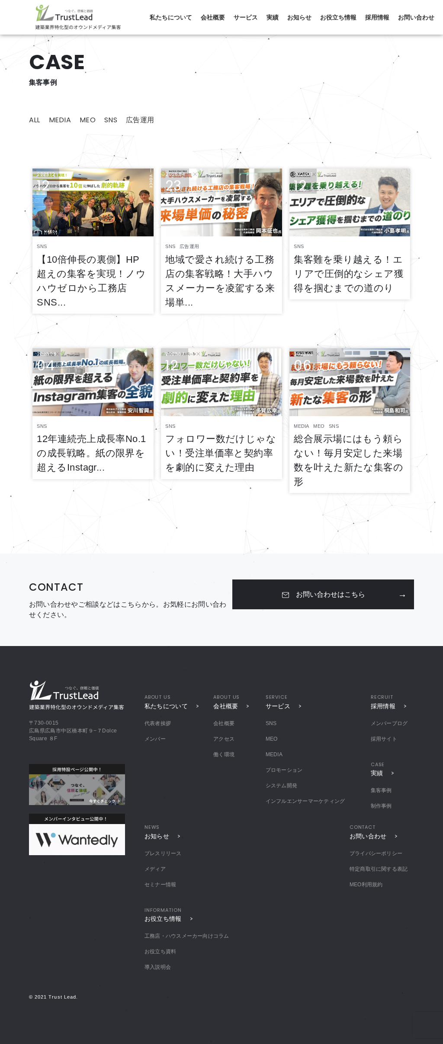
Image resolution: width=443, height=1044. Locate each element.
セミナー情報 (160, 885)
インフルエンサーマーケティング (305, 801)
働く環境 (223, 754)
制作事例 (381, 806)
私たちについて (171, 17)
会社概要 (213, 17)
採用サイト (384, 739)
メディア (155, 869)
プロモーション (284, 770)
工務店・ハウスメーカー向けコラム (186, 936)
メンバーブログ (389, 723)
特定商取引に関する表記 (379, 869)
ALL (34, 120)
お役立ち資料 (160, 952)
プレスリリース (163, 853)
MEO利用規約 (366, 885)
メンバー (155, 739)
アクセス (223, 739)
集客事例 (381, 790)
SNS (110, 120)
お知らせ (299, 17)
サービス (246, 17)
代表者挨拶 (157, 723)
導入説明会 (157, 967)
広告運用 (140, 120)
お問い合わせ (416, 17)
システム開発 (281, 786)
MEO (88, 120)
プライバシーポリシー (376, 853)
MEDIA (60, 120)
